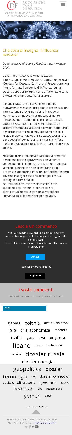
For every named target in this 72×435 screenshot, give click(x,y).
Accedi (35, 256)
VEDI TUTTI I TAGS (36, 406)
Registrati (35, 275)
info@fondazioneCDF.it (44, 422)
